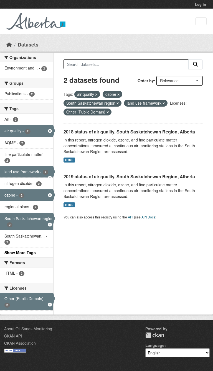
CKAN (154, 335)
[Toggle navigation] (201, 21)
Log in (200, 4)
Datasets (28, 44)
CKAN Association (20, 343)
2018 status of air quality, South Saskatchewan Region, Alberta (129, 131)
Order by (146, 80)
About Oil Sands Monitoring (28, 328)
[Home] (9, 44)
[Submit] (195, 64)
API (130, 217)
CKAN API (13, 336)
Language (154, 345)
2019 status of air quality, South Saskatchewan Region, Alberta (129, 176)
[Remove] (96, 94)
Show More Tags (20, 252)
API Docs (148, 217)
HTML (69, 160)
